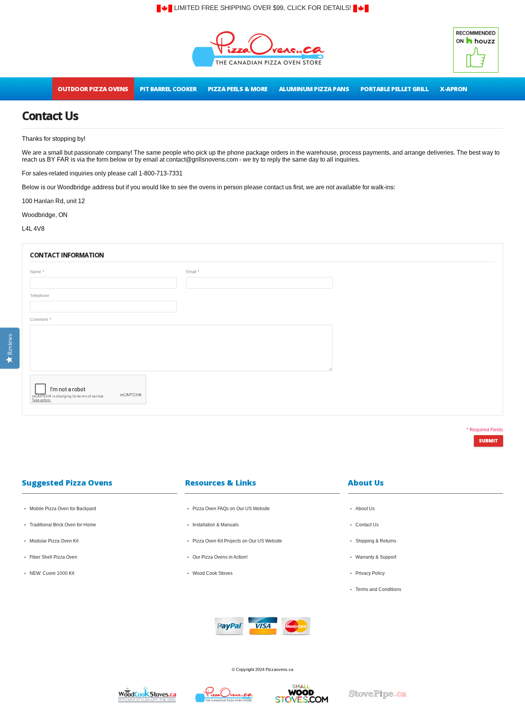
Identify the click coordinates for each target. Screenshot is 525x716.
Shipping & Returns (376, 541)
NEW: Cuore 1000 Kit (52, 573)
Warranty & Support (376, 557)
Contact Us (367, 524)
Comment (39, 319)
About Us (365, 508)
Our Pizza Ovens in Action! (220, 557)
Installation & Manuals (216, 524)
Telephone (39, 295)
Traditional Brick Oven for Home (63, 524)
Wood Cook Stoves (213, 573)
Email (191, 271)
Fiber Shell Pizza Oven (53, 557)
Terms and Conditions (378, 589)
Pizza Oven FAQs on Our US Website (231, 508)
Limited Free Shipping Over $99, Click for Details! (262, 8)
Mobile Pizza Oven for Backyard (63, 508)
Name (35, 271)
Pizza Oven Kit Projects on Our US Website (237, 541)
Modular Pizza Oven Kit (54, 541)
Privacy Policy (370, 573)
